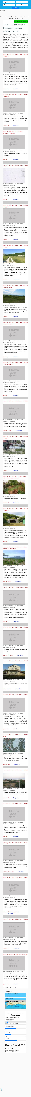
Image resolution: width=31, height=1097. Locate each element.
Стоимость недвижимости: (12, 1017)
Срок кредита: (8, 1030)
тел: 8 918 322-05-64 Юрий (12, 993)
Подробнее (16, 88)
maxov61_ (11, 998)
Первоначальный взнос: (11, 1023)
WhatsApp (8, 996)
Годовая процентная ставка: (12, 1036)
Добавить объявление (21, 21)
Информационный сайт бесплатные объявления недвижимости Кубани (15, 17)
